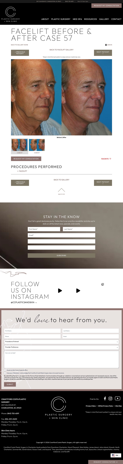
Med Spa (77, 19)
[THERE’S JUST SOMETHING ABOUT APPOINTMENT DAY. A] (60, 290)
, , (48, 1)
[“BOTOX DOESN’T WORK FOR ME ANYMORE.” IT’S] (78, 290)
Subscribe (61, 255)
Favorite (105, 159)
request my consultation (106, 6)
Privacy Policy (91, 406)
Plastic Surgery (61, 19)
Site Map (118, 406)
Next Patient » (103, 53)
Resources (90, 19)
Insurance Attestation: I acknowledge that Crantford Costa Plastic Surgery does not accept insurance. (35, 373)
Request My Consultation (26, 159)
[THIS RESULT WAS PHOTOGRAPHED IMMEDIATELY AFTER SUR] (96, 290)
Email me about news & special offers (17, 370)
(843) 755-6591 (69, 1)
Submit (10, 384)
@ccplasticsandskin (22, 302)
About (45, 19)
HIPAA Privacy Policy (105, 406)
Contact (116, 19)
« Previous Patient (20, 53)
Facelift (23, 171)
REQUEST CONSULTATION (104, 462)
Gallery (104, 19)
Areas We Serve (50, 25)
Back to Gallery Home (19, 45)
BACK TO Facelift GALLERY (61, 50)
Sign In (109, 45)
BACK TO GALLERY (61, 180)
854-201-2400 (11, 419)
